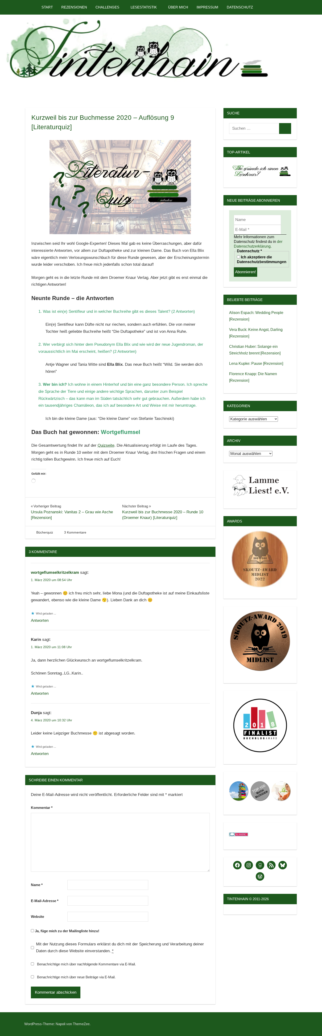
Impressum (207, 7)
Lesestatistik (144, 7)
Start (47, 7)
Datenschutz (240, 7)
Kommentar (42, 808)
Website (37, 917)
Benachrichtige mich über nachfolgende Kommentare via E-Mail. (86, 964)
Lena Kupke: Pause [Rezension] (256, 363)
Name (37, 885)
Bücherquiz (44, 532)
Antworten (40, 620)
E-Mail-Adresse (44, 901)
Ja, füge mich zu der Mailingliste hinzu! (66, 931)
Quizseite (106, 445)
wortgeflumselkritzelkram (55, 572)
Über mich (178, 7)
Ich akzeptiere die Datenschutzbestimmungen (261, 259)
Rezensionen (74, 7)
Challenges (107, 7)
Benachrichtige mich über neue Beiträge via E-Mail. (76, 977)
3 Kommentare (75, 532)
